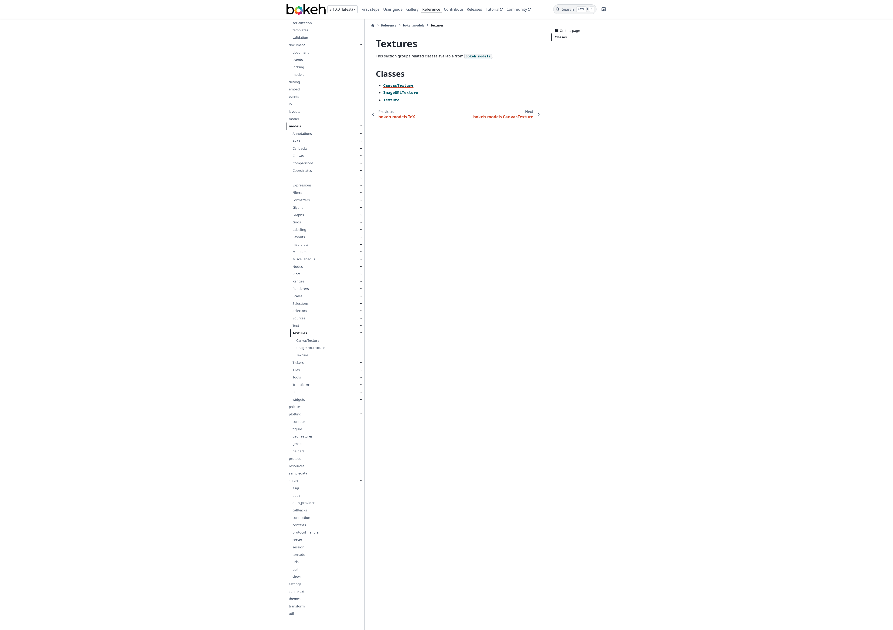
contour (299, 421)
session (298, 547)
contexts (299, 525)
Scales (297, 296)
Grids (297, 222)
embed (294, 89)
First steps (370, 9)
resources (296, 466)
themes (294, 599)
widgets (299, 399)
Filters (297, 192)
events (298, 59)
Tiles (296, 370)
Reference (431, 9)
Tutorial (492, 9)
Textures (300, 333)
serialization (302, 23)
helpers (298, 451)
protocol (295, 458)
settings (295, 584)
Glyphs (298, 207)
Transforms (301, 384)
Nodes (298, 266)
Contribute (453, 9)
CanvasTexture (307, 340)
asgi (296, 488)
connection (301, 517)
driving (294, 82)
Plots (296, 274)
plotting (295, 414)
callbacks (300, 510)
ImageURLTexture (310, 347)
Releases (474, 9)
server (294, 480)
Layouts (299, 237)
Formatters (301, 200)
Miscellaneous (304, 259)
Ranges (298, 281)
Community (516, 9)
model (294, 119)
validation (300, 37)
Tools (297, 377)
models (298, 74)
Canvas (298, 155)
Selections (301, 303)
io (290, 104)
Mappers (300, 251)
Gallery (412, 9)
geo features (303, 436)
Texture (302, 355)
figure (297, 429)
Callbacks (300, 148)
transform (297, 606)
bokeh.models (413, 25)
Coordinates (302, 170)
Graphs (298, 215)
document (297, 45)
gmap (297, 443)
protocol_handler (306, 532)
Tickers (298, 362)
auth (296, 495)
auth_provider (304, 503)
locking (298, 67)
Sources (299, 318)
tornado (299, 554)
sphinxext (296, 591)
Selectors (300, 310)
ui (294, 392)
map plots (300, 244)
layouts (294, 111)
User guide (393, 9)
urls (296, 562)
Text (296, 325)
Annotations (302, 133)
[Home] (373, 25)
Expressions (302, 185)
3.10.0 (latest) (341, 9)
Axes (296, 141)
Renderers (301, 288)
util (295, 569)
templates (300, 30)
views (297, 576)
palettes (295, 407)
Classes (561, 37)
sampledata (298, 473)
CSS (295, 178)
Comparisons (303, 163)
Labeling (299, 229)
